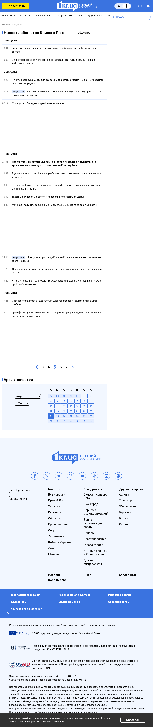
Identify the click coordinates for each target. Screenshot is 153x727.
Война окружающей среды (93, 523)
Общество (55, 518)
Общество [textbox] (84, 32)
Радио (123, 524)
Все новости (56, 494)
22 (84, 411)
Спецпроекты (42, 15)
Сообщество (57, 580)
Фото (51, 548)
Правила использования (24, 594)
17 (51, 411)
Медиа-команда (69, 601)
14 (77, 406)
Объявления (127, 506)
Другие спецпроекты (93, 562)
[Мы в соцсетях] (34, 476)
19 (64, 411)
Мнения (53, 554)
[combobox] (130, 17)
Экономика (56, 536)
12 (64, 406)
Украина (54, 506)
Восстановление (95, 539)
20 (71, 411)
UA (140, 6)
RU (148, 6)
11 (57, 406)
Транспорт (126, 500)
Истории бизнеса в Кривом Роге (95, 552)
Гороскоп (125, 512)
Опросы (89, 533)
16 (91, 406)
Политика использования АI (24, 610)
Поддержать (15, 6)
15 (84, 406)
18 (57, 411)
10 (51, 406)
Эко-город (91, 504)
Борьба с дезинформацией (96, 511)
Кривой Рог (56, 500)
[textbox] (130, 17)
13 (71, 406)
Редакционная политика (74, 594)
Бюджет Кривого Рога (95, 496)
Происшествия (58, 524)
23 (91, 411)
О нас (80, 15)
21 (77, 411)
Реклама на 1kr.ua (119, 594)
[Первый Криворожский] (77, 6)
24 (51, 416)
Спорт (52, 530)
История (25, 15)
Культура (54, 512)
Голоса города (93, 545)
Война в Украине (59, 542)
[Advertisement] (54, 129)
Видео (123, 518)
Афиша (124, 494)
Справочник (65, 15)
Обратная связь (118, 601)
